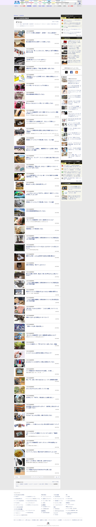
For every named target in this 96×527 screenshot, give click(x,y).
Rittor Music (43, 494)
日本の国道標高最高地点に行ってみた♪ (36, 211)
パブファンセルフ (70, 504)
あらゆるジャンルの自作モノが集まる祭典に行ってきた (40, 361)
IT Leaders (17, 502)
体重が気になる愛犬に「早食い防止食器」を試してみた (40, 68)
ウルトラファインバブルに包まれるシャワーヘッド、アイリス (74, 92)
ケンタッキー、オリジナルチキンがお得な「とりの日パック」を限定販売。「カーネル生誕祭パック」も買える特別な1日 (72, 170)
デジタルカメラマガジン (20, 510)
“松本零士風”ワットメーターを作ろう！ (36, 59)
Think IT (16, 496)
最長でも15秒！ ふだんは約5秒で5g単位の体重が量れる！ (41, 256)
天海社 (68, 496)
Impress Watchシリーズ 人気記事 (72, 161)
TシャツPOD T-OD (46, 500)
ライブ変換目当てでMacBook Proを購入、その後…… (40, 370)
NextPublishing (30, 512)
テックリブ (56, 512)
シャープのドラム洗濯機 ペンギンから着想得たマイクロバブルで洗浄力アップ (74, 108)
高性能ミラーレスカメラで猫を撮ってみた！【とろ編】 (40, 139)
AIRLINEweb (57, 496)
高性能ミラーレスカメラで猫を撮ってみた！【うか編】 (40, 202)
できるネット (17, 512)
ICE (66, 494)
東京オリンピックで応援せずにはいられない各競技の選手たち (42, 291)
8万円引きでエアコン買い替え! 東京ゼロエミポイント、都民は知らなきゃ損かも (74, 82)
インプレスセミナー (31, 502)
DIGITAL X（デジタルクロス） (33, 504)
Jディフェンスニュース (59, 498)
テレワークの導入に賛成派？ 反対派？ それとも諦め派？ (41, 32)
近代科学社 (43, 510)
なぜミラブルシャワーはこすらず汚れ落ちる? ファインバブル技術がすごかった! (74, 115)
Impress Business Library (32, 500)
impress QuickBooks (71, 500)
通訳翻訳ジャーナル (59, 500)
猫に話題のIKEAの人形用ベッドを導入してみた (38, 41)
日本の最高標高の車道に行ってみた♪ (35, 94)
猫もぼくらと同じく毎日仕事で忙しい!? (36, 184)
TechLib (56, 514)
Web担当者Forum (18, 498)
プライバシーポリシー (52, 520)
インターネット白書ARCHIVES (21, 515)
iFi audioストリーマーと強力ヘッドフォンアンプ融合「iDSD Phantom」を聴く (74, 47)
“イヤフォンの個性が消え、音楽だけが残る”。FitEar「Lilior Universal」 (74, 57)
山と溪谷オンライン (46, 506)
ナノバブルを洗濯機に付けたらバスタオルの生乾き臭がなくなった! (74, 188)
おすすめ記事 (67, 183)
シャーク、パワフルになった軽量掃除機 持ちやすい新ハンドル (74, 144)
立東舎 (44, 502)
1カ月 (79, 17)
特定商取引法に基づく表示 (77, 520)
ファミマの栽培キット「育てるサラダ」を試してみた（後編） (42, 344)
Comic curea (69, 498)
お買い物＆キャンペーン (24, 25)
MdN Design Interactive (59, 510)
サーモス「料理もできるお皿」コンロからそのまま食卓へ (74, 139)
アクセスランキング (68, 15)
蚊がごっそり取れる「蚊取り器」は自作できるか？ (39, 460)
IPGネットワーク (69, 506)
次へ (57, 477)
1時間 (64, 17)
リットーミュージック (47, 496)
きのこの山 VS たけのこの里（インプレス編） (38, 388)
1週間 (74, 17)
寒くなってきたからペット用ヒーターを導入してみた (39, 103)
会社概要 (60, 520)
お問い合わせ (27, 520)
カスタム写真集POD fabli (72, 510)
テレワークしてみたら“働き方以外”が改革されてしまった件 (41, 451)
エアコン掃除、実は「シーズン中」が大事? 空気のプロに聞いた (74, 156)
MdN (54, 507)
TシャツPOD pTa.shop (72, 508)
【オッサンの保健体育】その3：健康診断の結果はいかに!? (41, 335)
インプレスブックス (31, 510)
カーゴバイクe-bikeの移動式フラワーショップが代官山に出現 (74, 97)
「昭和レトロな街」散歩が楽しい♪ (35, 326)
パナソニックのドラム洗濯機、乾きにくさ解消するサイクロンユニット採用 (74, 124)
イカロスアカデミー (59, 504)
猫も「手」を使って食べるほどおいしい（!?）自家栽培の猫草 (42, 379)
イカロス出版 (56, 494)
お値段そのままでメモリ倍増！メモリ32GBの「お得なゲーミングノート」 (74, 42)
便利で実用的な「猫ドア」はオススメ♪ (36, 264)
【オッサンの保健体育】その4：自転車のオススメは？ (40, 219)
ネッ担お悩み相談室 (19, 507)
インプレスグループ (67, 520)
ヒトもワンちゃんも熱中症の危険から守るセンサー (39, 353)
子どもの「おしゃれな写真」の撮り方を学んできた (39, 415)
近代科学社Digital (46, 512)
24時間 (69, 17)
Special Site (67, 38)
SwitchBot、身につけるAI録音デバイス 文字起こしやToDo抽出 (74, 102)
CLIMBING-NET (46, 508)
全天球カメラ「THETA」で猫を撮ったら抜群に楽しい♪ (40, 397)
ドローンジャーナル (19, 504)
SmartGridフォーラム (31, 496)
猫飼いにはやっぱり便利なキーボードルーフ (37, 317)
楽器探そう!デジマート (47, 498)
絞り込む (20, 22)
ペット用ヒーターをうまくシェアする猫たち (37, 85)
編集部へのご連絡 (43, 520)
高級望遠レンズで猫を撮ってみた (34, 228)
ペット (17, 25)
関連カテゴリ (20, 482)
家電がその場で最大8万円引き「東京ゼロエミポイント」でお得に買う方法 (74, 197)
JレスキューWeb (58, 502)
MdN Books (57, 508)
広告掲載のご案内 (35, 520)
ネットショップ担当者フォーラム (33, 498)
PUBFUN (68, 502)
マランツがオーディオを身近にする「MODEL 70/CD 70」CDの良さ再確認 (74, 52)
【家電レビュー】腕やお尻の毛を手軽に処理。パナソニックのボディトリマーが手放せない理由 (72, 24)
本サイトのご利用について (19, 520)
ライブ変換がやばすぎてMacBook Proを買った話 (38, 469)
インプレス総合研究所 (19, 500)
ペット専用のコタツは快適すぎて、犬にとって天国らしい (40, 121)
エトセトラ (32, 25)
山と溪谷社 (43, 504)
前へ (16, 477)
